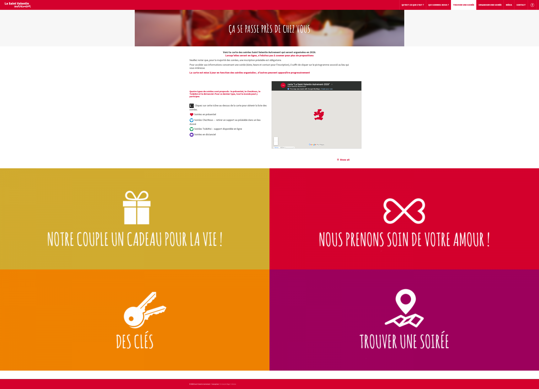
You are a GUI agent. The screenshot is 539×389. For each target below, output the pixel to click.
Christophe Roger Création (227, 384)
